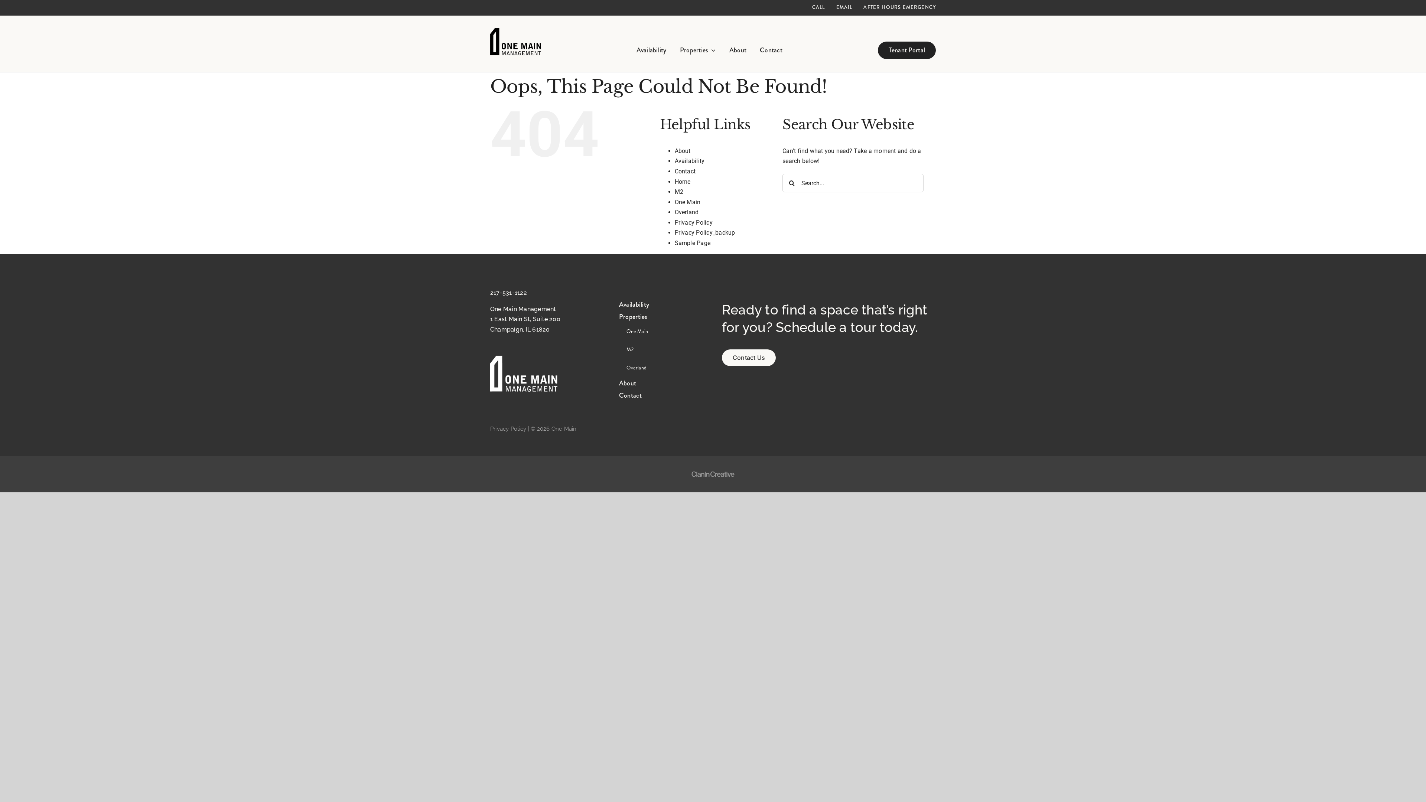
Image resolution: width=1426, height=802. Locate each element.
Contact (685, 171)
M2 (679, 191)
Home (683, 181)
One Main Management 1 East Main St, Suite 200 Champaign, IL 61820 (525, 319)
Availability (690, 160)
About (683, 150)
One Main (688, 202)
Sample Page (693, 243)
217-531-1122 (508, 292)
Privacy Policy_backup (705, 232)
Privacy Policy (694, 222)
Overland (687, 212)
